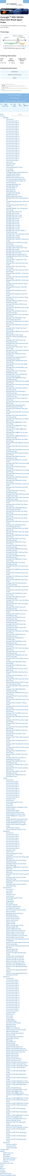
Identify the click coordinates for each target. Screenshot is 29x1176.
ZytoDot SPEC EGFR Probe (13, 1088)
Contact (2, 1170)
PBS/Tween (9, 1040)
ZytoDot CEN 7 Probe (12, 1054)
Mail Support (7, 1154)
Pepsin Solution (10, 189)
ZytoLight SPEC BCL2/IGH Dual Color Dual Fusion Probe (16, 301)
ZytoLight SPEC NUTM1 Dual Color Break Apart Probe (16, 625)
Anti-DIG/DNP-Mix (11, 1021)
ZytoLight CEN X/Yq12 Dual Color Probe (17, 251)
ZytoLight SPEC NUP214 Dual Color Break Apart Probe (16, 628)
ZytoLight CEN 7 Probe (12, 220)
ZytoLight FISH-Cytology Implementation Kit (13, 193)
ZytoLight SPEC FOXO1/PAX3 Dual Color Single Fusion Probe (17, 495)
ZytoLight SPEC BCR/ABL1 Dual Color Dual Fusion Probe (16, 312)
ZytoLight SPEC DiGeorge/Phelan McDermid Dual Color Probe (15, 406)
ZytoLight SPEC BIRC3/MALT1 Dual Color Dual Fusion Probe (16, 318)
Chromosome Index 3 (12, 124)
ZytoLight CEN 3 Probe (12, 213)
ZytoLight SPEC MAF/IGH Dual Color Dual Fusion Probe (16, 546)
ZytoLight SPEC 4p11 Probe (14, 217)
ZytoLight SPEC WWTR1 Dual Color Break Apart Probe (16, 772)
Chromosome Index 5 (12, 128)
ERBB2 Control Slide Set (13, 1028)
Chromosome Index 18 (12, 150)
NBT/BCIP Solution (11, 915)
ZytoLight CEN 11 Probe (13, 227)
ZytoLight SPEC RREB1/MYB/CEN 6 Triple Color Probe (16, 690)
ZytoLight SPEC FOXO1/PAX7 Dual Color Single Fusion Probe (17, 498)
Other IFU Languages (9, 1160)
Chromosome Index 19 (12, 152)
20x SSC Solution (11, 182)
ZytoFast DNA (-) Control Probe (15, 934)
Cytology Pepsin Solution (13, 174)
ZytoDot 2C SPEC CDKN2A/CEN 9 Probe (17, 1083)
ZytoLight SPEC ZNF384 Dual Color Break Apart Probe (16, 762)
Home (2, 114)
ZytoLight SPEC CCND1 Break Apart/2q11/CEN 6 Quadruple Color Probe (16, 336)
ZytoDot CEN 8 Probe (12, 1055)
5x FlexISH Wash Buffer (12, 811)
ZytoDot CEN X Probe (12, 1057)
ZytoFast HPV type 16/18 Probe (15, 959)
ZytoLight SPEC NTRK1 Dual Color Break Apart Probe (16, 608)
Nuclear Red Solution (12, 920)
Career (2, 1165)
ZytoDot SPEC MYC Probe (13, 1120)
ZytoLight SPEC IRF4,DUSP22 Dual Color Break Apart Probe (16, 525)
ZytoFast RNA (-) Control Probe (15, 937)
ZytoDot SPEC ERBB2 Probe (14, 1091)
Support (2, 1151)
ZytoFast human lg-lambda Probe (16, 965)
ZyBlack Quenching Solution (14, 196)
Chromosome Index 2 (12, 123)
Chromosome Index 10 (12, 136)
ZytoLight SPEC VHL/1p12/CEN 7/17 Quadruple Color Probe (16, 758)
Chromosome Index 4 (12, 126)
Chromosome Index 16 (12, 147)
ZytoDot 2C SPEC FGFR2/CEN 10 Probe (17, 1103)
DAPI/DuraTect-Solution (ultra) (15, 177)
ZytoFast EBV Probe (12, 951)
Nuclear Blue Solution (12, 917)
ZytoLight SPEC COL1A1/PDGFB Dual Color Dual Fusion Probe (16, 375)
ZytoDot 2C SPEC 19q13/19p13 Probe (17, 1065)
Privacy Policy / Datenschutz (14, 95)
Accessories (9, 169)
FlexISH (5, 778)
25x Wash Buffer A (11, 188)
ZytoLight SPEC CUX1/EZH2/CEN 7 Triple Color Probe (16, 392)
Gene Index (9, 162)
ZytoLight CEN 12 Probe (13, 229)
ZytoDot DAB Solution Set (13, 929)
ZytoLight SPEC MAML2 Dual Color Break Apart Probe (16, 556)
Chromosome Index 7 (12, 131)
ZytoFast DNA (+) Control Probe (15, 932)
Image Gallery (10, 171)
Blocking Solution (11, 1024)
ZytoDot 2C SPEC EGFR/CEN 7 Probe (16, 1089)
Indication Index (10, 164)
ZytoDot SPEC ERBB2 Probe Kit (15, 1093)
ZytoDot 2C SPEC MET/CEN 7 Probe (16, 1119)
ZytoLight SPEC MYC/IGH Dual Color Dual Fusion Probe (16, 584)
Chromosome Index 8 (12, 133)
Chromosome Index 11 (12, 138)
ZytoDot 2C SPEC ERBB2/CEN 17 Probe (17, 1098)
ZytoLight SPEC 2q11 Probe (14, 215)
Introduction (10, 119)
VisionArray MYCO (11, 1144)
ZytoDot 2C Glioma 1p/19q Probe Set (17, 1062)
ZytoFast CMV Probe (12, 949)
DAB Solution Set (11, 1026)
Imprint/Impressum (5, 1173)
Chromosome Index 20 (12, 153)
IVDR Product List (8, 1153)
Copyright (3, 1172)
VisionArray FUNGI (11, 1148)
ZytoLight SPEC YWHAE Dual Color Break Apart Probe (16, 775)
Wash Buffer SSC (11, 191)
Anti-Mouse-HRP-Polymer (13, 906)
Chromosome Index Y (12, 160)
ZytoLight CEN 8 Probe (12, 222)
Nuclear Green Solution (13, 918)
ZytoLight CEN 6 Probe (12, 218)
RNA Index (9, 893)
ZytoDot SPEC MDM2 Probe (14, 1117)
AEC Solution (10, 903)
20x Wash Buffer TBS (12, 186)
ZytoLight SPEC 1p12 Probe (14, 212)
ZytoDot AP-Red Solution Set (14, 1047)
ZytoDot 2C (6, 976)
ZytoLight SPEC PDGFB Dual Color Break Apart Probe (16, 635)
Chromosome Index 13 (12, 141)
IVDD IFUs (6, 1161)
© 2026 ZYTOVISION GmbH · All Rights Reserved (14, 101)
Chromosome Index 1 (12, 121)
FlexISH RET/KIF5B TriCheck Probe (16, 822)
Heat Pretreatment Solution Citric (16, 179)
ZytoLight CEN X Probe (12, 249)
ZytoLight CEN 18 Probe (13, 237)
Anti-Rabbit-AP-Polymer (13, 908)
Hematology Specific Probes (14, 167)
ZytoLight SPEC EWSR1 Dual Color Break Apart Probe (16, 457)
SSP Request (6, 1156)
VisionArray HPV (11, 1146)
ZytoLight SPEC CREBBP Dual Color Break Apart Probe (16, 378)
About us (2, 1168)
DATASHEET (14, 72)
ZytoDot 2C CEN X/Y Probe (13, 1059)
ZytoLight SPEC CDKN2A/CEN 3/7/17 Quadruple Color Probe (16, 358)
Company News (4, 1149)
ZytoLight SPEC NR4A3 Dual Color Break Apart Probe (16, 597)
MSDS (14, 78)
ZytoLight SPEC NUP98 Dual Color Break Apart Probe (16, 621)
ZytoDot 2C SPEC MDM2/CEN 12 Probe (17, 1115)
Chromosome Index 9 (12, 135)
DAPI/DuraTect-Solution (13, 176)
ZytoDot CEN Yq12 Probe (13, 1060)
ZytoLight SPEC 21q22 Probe (14, 246)
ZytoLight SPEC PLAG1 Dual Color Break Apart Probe (15, 652)
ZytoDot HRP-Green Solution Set (15, 930)
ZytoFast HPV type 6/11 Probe (15, 958)
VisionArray (6, 1142)
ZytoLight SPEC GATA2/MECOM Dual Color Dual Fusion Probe (16, 508)
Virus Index (9, 891)
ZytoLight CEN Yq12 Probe (13, 253)
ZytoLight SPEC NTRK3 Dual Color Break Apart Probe (16, 618)
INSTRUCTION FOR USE (14, 75)
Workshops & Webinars (10, 1158)
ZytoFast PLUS (7, 888)
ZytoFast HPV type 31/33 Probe (15, 961)
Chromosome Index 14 (12, 143)
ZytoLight (6, 117)
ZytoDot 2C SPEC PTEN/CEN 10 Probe (17, 1127)
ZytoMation (6, 831)
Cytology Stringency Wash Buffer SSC (17, 172)
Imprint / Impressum (14, 98)
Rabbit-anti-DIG (10, 923)
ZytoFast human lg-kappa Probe (15, 963)
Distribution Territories (6, 1163)
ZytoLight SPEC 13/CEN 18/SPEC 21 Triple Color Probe (16, 231)
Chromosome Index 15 (12, 145)
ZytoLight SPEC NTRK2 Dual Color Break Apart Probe (16, 614)
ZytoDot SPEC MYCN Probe (14, 1125)
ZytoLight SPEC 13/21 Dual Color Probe (17, 234)
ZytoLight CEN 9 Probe (12, 224)
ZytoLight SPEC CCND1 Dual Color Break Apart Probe (16, 341)
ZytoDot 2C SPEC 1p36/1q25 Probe (16, 1064)
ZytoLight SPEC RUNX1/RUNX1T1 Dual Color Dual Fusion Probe (17, 683)
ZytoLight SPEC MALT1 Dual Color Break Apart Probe (16, 563)
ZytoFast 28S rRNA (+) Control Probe (16, 935)
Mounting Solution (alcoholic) (14, 913)
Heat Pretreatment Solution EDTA (16, 910)
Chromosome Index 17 (12, 148)
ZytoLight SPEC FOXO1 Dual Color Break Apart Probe (16, 491)
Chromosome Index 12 (12, 140)
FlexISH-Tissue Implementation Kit (16, 821)
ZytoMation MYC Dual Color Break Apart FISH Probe (16, 878)
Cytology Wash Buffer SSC (13, 184)
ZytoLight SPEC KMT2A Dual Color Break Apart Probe (16, 539)
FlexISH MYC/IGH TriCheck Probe (15, 814)
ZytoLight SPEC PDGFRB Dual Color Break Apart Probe (16, 642)
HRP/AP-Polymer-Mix (12, 1031)
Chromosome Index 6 (12, 129)
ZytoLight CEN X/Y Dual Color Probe (16, 248)
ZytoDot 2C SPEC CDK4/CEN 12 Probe (17, 1081)
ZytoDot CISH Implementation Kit (15, 1048)
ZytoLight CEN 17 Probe (13, 236)
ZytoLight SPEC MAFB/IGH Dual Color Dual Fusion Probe (17, 549)
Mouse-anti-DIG (10, 911)
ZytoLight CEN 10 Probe (13, 225)
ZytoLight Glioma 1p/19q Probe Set (16, 254)
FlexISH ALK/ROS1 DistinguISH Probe (16, 807)
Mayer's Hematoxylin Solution (15, 925)
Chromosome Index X (12, 159)
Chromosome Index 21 (12, 155)
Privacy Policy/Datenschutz (8, 1175)
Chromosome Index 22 (12, 157)
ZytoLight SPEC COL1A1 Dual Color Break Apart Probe (16, 371)
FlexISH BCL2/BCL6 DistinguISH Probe (17, 819)
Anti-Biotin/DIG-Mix (11, 905)
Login (1, 1166)
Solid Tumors (10, 165)
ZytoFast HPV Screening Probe (15, 956)
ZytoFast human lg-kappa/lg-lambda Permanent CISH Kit (16, 974)
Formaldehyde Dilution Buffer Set (16, 181)
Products (2, 116)
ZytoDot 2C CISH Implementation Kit (16, 1050)
